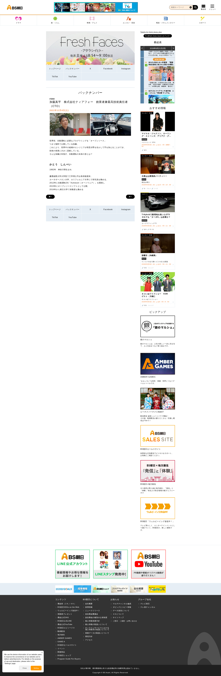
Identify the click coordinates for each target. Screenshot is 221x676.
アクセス (89, 640)
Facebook (108, 69)
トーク (156, 188)
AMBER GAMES (65, 638)
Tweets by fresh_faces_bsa (151, 32)
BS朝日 (14, 7)
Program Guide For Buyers (69, 659)
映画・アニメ (92, 23)
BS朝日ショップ (64, 655)
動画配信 (61, 631)
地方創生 (61, 635)
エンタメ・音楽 (129, 23)
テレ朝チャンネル (147, 607)
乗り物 (152, 229)
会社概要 (89, 604)
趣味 (145, 150)
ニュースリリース (92, 611)
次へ (130, 196)
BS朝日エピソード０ (66, 628)
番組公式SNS (63, 617)
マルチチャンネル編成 (122, 604)
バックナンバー (72, 69)
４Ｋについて (118, 614)
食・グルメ (147, 188)
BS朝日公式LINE (65, 621)
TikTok (55, 77)
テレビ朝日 (145, 604)
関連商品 (61, 652)
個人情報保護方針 (92, 621)
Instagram (125, 69)
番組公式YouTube (65, 624)
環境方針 (89, 636)
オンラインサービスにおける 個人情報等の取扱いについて (96, 628)
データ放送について (121, 611)
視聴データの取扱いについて (97, 633)
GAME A (61, 642)
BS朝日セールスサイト (67, 645)
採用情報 (89, 607)
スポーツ (202, 23)
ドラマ (18, 23)
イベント (61, 648)
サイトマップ (118, 617)
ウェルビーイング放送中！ (69, 611)
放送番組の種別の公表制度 (96, 617)
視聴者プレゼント (65, 614)
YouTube (72, 77)
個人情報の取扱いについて (96, 624)
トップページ (55, 69)
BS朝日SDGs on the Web (68, 607)
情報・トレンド (149, 267)
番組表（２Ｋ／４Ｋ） (67, 604)
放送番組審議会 (91, 614)
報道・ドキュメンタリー (165, 23)
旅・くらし (55, 23)
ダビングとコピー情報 (122, 607)
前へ (50, 196)
